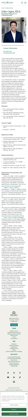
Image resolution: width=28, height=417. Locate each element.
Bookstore (14, 344)
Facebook (8, 373)
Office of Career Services (14, 361)
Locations (14, 325)
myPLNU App (14, 366)
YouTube (8, 377)
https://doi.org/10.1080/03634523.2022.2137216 (14, 197)
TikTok (20, 377)
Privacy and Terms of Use (14, 388)
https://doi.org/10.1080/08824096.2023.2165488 (14, 207)
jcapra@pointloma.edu (9, 53)
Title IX (14, 337)
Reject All (14, 409)
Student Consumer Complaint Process (14, 390)
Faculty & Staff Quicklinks (14, 357)
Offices (14, 350)
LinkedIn (14, 377)
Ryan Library (14, 360)
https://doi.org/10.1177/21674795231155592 (13, 216)
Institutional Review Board (14, 334)
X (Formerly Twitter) (20, 373)
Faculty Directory (9, 8)
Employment (14, 347)
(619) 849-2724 (7, 51)
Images (14, 381)
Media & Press (14, 335)
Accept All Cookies (14, 414)
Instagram (14, 373)
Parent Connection (14, 363)
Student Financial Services (14, 332)
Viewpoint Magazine (14, 364)
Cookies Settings (14, 405)
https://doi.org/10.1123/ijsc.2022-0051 (11, 186)
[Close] (26, 394)
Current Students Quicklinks (14, 358)
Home (3, 8)
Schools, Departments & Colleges (14, 351)
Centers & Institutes (14, 345)
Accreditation (14, 338)
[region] (14, 404)
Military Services (14, 331)
